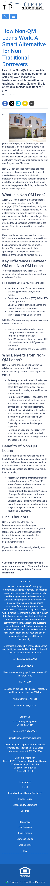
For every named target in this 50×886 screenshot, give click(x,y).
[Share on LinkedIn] (18, 103)
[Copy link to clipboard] (31, 103)
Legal (25, 787)
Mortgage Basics (25, 839)
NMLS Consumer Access (25, 699)
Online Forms (25, 845)
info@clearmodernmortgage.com (25, 738)
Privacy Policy (25, 799)
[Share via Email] (25, 103)
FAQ (25, 850)
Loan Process (25, 833)
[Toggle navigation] (13, 16)
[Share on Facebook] (5, 103)
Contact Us (25, 716)
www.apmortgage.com (25, 705)
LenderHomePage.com (33, 882)
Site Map (25, 811)
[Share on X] (11, 103)
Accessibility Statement (25, 805)
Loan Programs (25, 827)
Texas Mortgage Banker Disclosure (25, 793)
